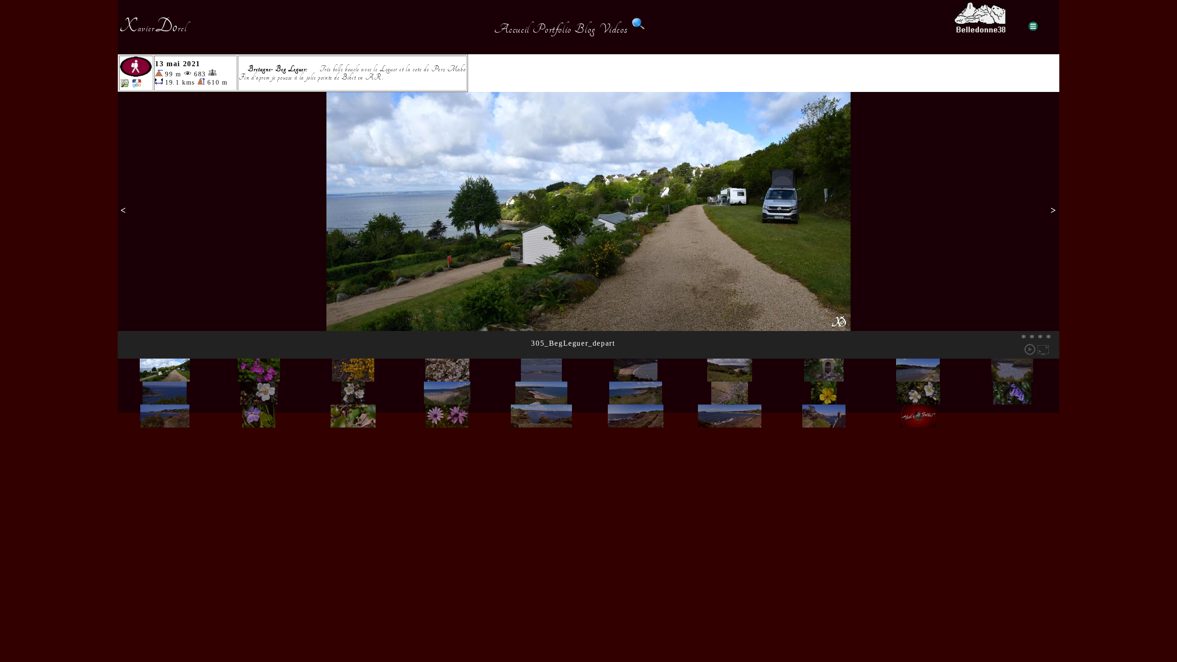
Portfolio (551, 29)
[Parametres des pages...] (1033, 26)
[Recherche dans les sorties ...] (638, 29)
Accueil (512, 29)
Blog (584, 29)
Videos (613, 29)
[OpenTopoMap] (124, 85)
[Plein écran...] (1043, 349)
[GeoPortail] (136, 85)
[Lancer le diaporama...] (1029, 349)
